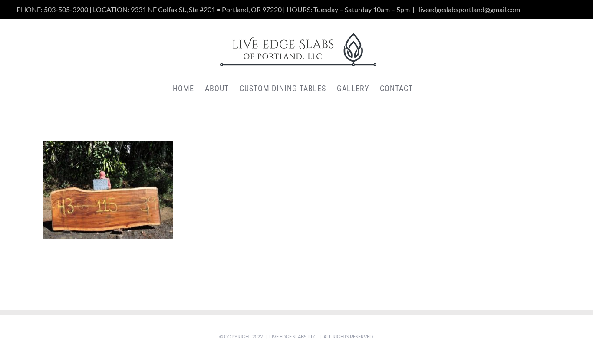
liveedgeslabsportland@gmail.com (468, 9)
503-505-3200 (66, 9)
